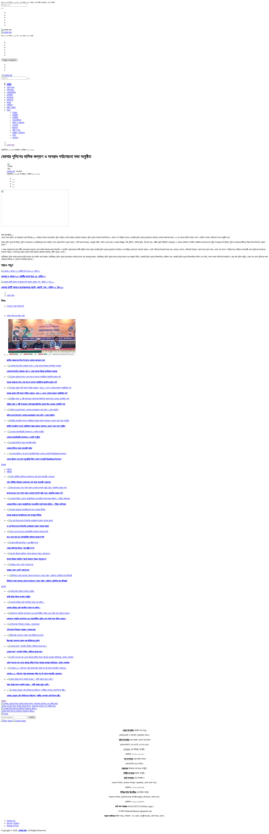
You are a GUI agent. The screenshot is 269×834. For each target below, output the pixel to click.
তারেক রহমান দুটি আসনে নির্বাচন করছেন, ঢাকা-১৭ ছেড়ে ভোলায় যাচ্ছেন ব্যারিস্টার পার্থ (37, 393)
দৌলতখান (10, 90)
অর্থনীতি (15, 117)
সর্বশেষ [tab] (9, 469)
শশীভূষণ (10, 105)
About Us (11, 820)
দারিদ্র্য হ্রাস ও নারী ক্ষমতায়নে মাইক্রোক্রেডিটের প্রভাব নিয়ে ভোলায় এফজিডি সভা (36, 404)
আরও (9, 110)
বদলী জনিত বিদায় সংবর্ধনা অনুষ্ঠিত (18, 597)
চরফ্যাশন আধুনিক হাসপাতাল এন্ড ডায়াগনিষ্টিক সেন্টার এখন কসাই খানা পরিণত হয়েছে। (37, 618)
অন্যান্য (15, 138)
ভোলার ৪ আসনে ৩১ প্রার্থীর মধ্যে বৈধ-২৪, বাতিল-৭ (23, 276)
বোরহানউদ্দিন (11, 92)
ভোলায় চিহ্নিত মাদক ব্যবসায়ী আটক (19, 448)
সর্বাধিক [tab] (9, 472)
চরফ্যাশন (10, 100)
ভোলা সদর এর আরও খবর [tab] (16, 315)
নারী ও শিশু (16, 130)
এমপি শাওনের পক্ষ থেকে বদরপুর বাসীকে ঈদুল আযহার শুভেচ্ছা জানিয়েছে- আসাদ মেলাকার (38, 662)
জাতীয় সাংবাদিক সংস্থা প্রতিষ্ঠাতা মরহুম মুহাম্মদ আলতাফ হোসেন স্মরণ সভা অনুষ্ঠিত (36, 426)
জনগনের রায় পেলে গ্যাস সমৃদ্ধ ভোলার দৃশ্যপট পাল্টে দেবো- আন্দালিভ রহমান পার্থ (35, 493)
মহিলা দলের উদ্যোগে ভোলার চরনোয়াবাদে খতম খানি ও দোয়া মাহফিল (31, 415)
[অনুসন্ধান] (2, 8)
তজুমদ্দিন (10, 95)
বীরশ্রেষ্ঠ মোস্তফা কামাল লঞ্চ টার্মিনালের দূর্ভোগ (23, 640)
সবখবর (3, 464)
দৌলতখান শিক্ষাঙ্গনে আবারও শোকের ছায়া (21, 629)
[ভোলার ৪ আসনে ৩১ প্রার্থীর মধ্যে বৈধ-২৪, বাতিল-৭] (20, 271)
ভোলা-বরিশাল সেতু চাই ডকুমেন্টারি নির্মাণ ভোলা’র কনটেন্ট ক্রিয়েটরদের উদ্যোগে (34, 459)
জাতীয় (9, 85)
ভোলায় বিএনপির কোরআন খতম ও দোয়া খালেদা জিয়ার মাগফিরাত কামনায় (32, 371)
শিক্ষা (14, 135)
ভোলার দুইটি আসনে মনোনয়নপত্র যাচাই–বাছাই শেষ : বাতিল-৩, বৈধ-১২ (32, 287)
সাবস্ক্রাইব (32, 717)
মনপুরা (9, 102)
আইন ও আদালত (18, 122)
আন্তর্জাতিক (16, 120)
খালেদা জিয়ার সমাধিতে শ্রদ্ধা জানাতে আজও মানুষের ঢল (26, 559)
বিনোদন (15, 127)
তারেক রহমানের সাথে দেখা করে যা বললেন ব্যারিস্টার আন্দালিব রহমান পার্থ (32, 382)
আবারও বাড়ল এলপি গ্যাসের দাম (18, 570)
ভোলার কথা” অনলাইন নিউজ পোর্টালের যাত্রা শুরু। (25, 652)
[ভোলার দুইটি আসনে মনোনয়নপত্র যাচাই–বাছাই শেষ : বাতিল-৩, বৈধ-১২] (27, 282)
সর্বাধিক (3, 701)
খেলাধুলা (15, 125)
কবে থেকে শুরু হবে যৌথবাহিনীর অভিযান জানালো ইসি (25, 537)
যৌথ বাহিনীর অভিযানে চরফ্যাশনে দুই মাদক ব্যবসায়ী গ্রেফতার (29, 482)
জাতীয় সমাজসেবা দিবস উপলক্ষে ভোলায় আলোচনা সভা (26, 360)
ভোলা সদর (10, 87)
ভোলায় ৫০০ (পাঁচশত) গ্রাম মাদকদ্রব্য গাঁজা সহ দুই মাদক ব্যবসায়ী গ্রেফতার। (35, 673)
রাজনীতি (15, 115)
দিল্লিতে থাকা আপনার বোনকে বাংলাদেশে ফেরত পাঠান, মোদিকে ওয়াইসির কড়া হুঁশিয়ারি (37, 581)
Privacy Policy (13, 823)
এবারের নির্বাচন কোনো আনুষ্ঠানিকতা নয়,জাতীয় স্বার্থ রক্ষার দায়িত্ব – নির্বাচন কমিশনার (36, 504)
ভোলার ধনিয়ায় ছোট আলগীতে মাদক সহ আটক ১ (23, 607)
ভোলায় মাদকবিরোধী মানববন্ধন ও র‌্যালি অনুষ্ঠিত (23, 437)
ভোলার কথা (11, 171)
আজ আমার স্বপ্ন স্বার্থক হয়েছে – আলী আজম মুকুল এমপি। (28, 684)
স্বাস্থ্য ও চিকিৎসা (18, 132)
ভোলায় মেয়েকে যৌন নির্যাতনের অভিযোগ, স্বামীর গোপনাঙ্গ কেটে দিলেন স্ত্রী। (34, 695)
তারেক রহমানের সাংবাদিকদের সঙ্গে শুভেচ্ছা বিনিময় (24, 515)
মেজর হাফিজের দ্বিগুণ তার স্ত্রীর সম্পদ (20, 548)
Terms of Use (13, 825)
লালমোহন (10, 97)
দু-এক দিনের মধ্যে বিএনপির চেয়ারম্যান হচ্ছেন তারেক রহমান (28, 526)
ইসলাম (14, 112)
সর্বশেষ (3, 586)
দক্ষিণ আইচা (11, 107)
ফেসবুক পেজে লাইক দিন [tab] (15, 306)
